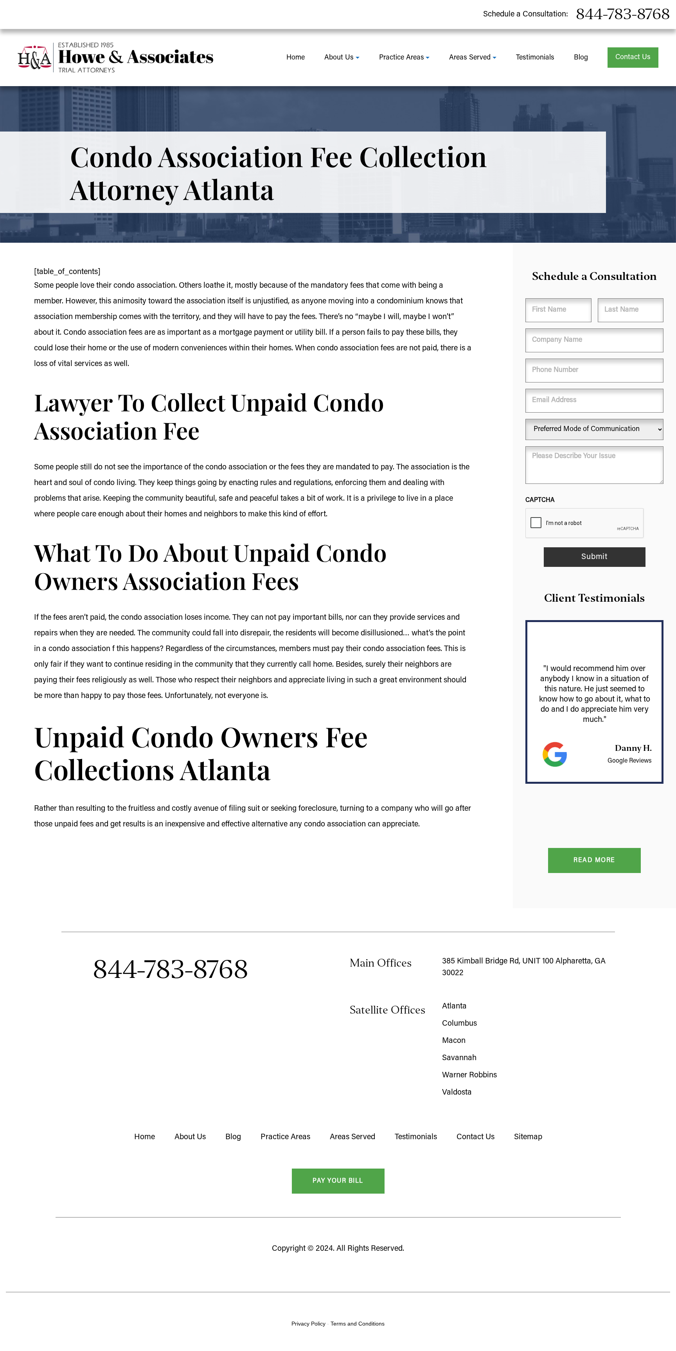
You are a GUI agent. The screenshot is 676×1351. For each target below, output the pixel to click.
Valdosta (457, 1093)
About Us (339, 57)
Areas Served (470, 57)
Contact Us (633, 57)
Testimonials (535, 57)
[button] (533, 860)
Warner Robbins (469, 1075)
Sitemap (528, 1137)
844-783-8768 (623, 14)
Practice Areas (401, 57)
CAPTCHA (540, 500)
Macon (454, 1041)
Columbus (459, 1024)
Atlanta (454, 1006)
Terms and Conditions (358, 1323)
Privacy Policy (308, 1323)
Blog (581, 57)
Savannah (459, 1058)
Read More (594, 860)
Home (295, 57)
